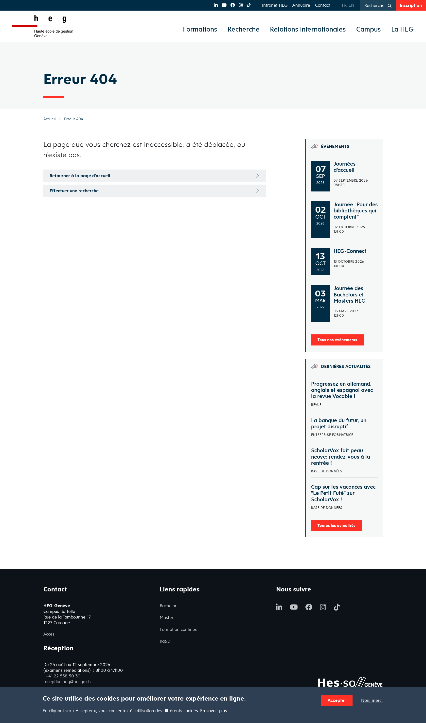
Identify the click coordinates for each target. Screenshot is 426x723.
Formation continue (178, 629)
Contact (322, 5)
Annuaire (301, 5)
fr (344, 5)
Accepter (337, 700)
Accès (48, 634)
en (351, 5)
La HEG (402, 29)
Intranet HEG (274, 5)
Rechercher (375, 5)
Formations (200, 29)
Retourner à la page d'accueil (80, 175)
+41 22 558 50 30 (63, 676)
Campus (368, 29)
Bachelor (168, 605)
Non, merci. (372, 700)
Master (166, 617)
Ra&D (165, 641)
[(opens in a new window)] (216, 5)
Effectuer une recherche (74, 191)
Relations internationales (308, 29)
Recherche (244, 29)
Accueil (49, 118)
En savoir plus (213, 710)
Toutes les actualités (336, 525)
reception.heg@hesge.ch (67, 681)
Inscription (411, 5)
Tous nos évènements (337, 339)
